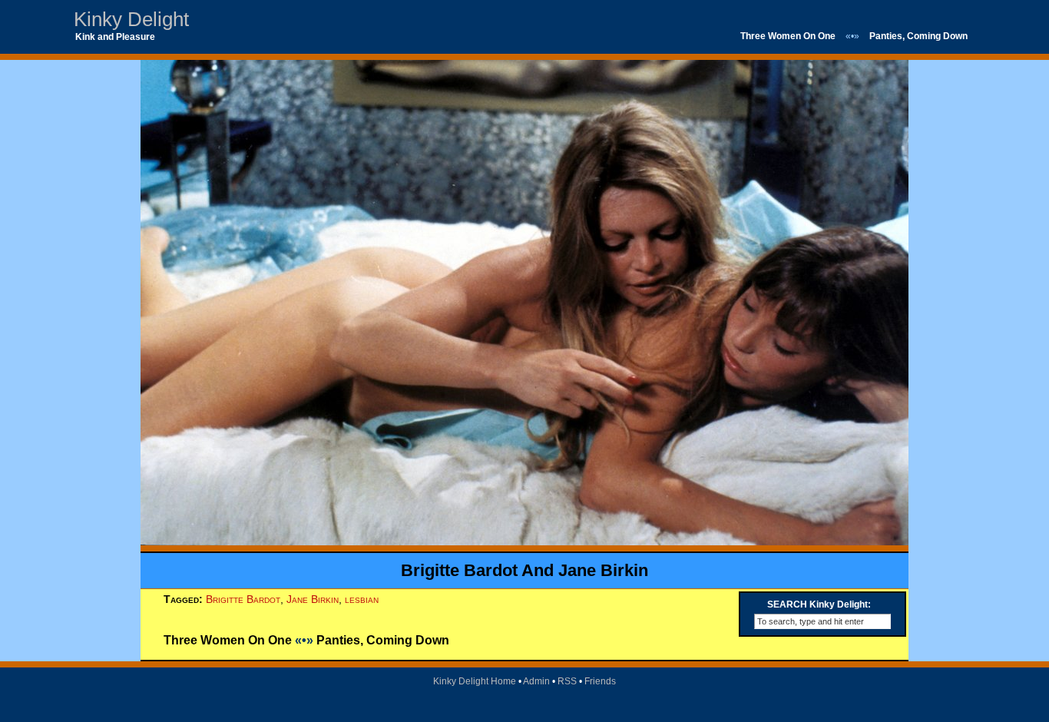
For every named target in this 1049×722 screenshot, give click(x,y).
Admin (536, 681)
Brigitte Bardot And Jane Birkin (524, 570)
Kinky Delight (131, 19)
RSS (567, 681)
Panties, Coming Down (918, 36)
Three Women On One (788, 36)
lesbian (362, 599)
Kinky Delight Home (474, 681)
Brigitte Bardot (243, 599)
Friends (600, 681)
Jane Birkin (312, 599)
